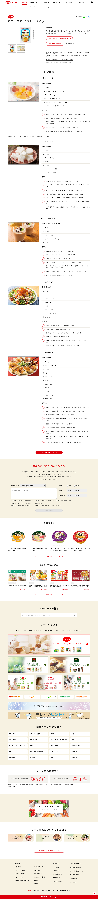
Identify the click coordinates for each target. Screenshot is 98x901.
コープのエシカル (67, 2)
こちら (43, 479)
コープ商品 (14, 2)
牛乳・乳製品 (13, 740)
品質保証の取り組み (75, 867)
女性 (77, 486)
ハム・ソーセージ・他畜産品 (59, 740)
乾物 (73, 740)
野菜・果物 (12, 734)
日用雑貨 (74, 757)
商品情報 (24, 2)
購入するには (56, 2)
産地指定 (36, 884)
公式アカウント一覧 (49, 851)
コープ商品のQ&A (79, 2)
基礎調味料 (12, 757)
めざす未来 (56, 870)
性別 (60, 486)
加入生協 (62, 495)
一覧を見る (48, 557)
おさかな (74, 751)
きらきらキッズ (20, 877)
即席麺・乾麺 (33, 740)
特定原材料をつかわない (22, 880)
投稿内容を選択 (15, 486)
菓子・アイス (22, 7)
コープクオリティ (20, 870)
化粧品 (53, 757)
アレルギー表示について (76, 871)
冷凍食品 (32, 757)
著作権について (49, 505)
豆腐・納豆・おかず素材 (36, 751)
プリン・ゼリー (29, 7)
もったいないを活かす (39, 877)
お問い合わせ (73, 878)
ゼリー (35, 7)
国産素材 (36, 880)
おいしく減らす (38, 873)
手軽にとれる (37, 870)
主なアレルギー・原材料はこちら (59, 38)
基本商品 (18, 867)
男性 (70, 486)
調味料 (53, 734)
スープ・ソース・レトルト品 (17, 746)
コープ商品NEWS (45, 2)
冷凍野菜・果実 (76, 746)
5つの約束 (56, 867)
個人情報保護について (63, 890)
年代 (60, 490)
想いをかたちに (34, 2)
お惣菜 (32, 746)
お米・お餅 (75, 734)
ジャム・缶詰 (54, 751)
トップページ (10, 7)
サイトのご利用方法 (47, 890)
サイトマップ (73, 882)
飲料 (10, 751)
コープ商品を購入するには (49, 452)
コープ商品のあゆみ (75, 863)
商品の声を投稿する (55, 44)
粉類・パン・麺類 (35, 734)
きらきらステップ (20, 873)
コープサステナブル (39, 867)
